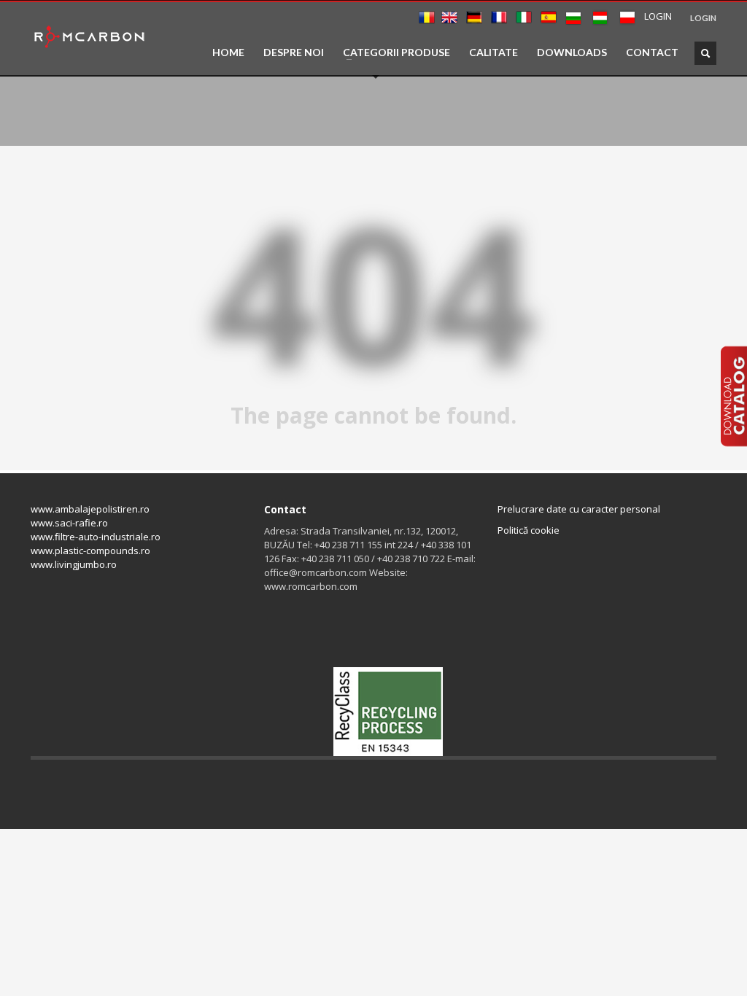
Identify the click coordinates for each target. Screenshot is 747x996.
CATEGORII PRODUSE (392, 52)
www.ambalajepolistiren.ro (90, 508)
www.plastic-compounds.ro (90, 550)
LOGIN (703, 18)
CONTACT (652, 52)
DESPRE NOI (293, 52)
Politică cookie (529, 530)
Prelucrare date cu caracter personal (579, 508)
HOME (228, 52)
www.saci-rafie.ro (69, 522)
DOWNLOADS (572, 52)
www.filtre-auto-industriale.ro (95, 536)
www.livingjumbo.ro (74, 564)
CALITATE (493, 52)
